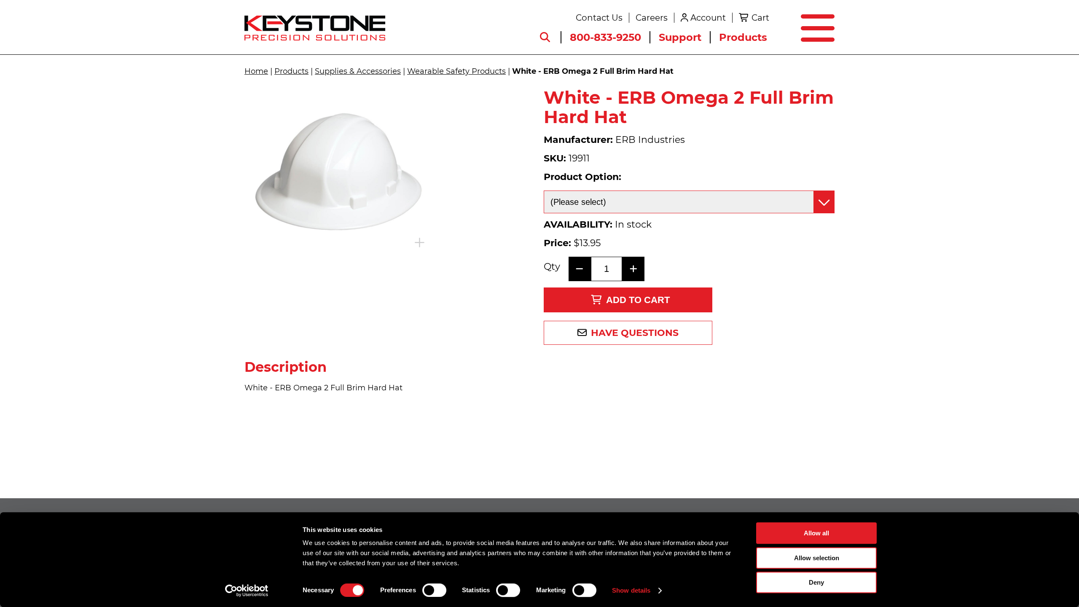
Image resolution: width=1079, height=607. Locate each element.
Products (743, 37)
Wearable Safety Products (456, 71)
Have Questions (635, 332)
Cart (760, 18)
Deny (816, 582)
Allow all (816, 533)
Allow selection (816, 557)
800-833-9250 (605, 37)
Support (680, 37)
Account (708, 18)
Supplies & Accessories (358, 71)
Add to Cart (638, 300)
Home (256, 71)
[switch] (434, 590)
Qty (552, 266)
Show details (631, 590)
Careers (652, 18)
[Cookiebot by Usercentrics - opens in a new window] (247, 590)
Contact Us (599, 18)
